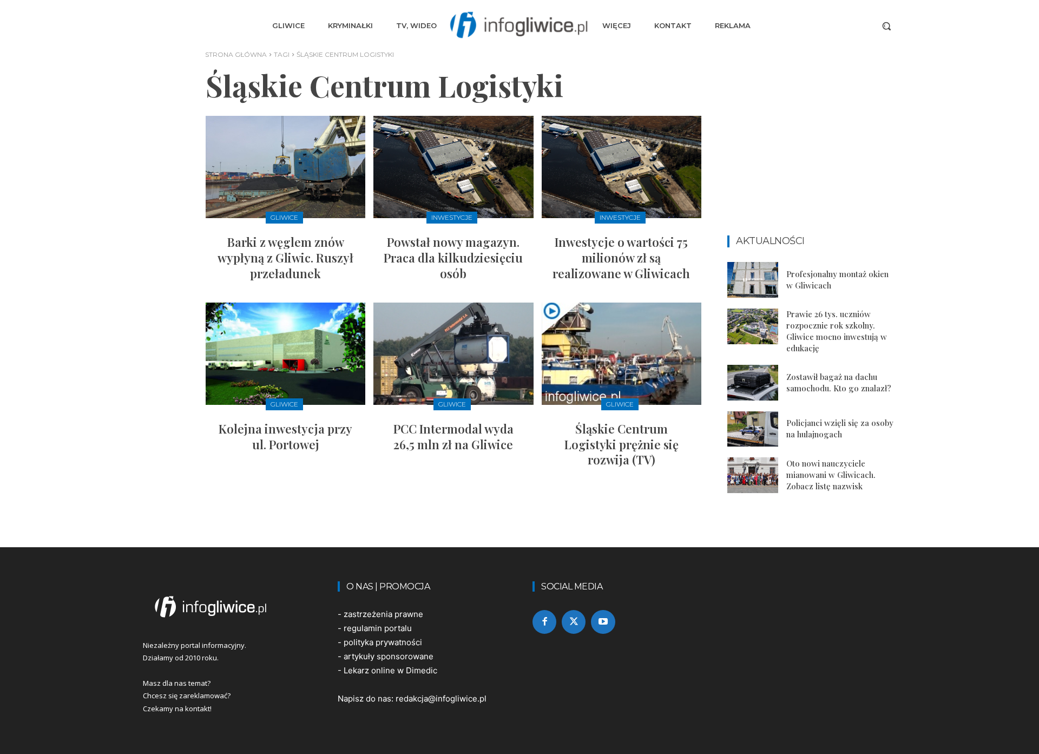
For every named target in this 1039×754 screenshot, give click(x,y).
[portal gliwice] (227, 607)
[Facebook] (544, 622)
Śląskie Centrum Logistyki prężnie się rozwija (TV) (621, 444)
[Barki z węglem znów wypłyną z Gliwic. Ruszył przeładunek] (285, 167)
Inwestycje (451, 217)
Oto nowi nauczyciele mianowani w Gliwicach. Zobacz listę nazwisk (831, 474)
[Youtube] (603, 622)
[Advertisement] (811, 155)
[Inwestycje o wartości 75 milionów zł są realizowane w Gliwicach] (621, 167)
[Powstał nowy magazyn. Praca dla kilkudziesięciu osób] (453, 167)
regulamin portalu (378, 628)
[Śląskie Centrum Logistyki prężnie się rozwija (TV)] (621, 354)
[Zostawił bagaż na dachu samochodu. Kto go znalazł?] (752, 383)
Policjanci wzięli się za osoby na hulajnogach (839, 428)
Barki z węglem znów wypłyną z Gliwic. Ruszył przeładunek (285, 257)
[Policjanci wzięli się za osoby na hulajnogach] (752, 429)
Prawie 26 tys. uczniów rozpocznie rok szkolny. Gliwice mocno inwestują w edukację (836, 331)
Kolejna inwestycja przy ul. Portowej (285, 437)
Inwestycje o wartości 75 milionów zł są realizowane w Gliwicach (621, 257)
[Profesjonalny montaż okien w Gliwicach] (752, 280)
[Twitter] (574, 622)
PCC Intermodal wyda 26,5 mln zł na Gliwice (453, 437)
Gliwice (284, 217)
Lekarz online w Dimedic (390, 670)
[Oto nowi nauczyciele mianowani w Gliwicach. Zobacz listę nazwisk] (752, 475)
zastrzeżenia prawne (383, 614)
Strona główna (236, 54)
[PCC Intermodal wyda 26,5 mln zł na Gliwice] (453, 354)
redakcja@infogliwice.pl (441, 698)
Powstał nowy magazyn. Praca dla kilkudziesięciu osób (453, 257)
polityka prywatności (383, 642)
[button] (886, 26)
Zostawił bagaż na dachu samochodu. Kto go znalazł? (838, 382)
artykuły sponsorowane (388, 656)
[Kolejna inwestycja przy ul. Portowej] (285, 354)
